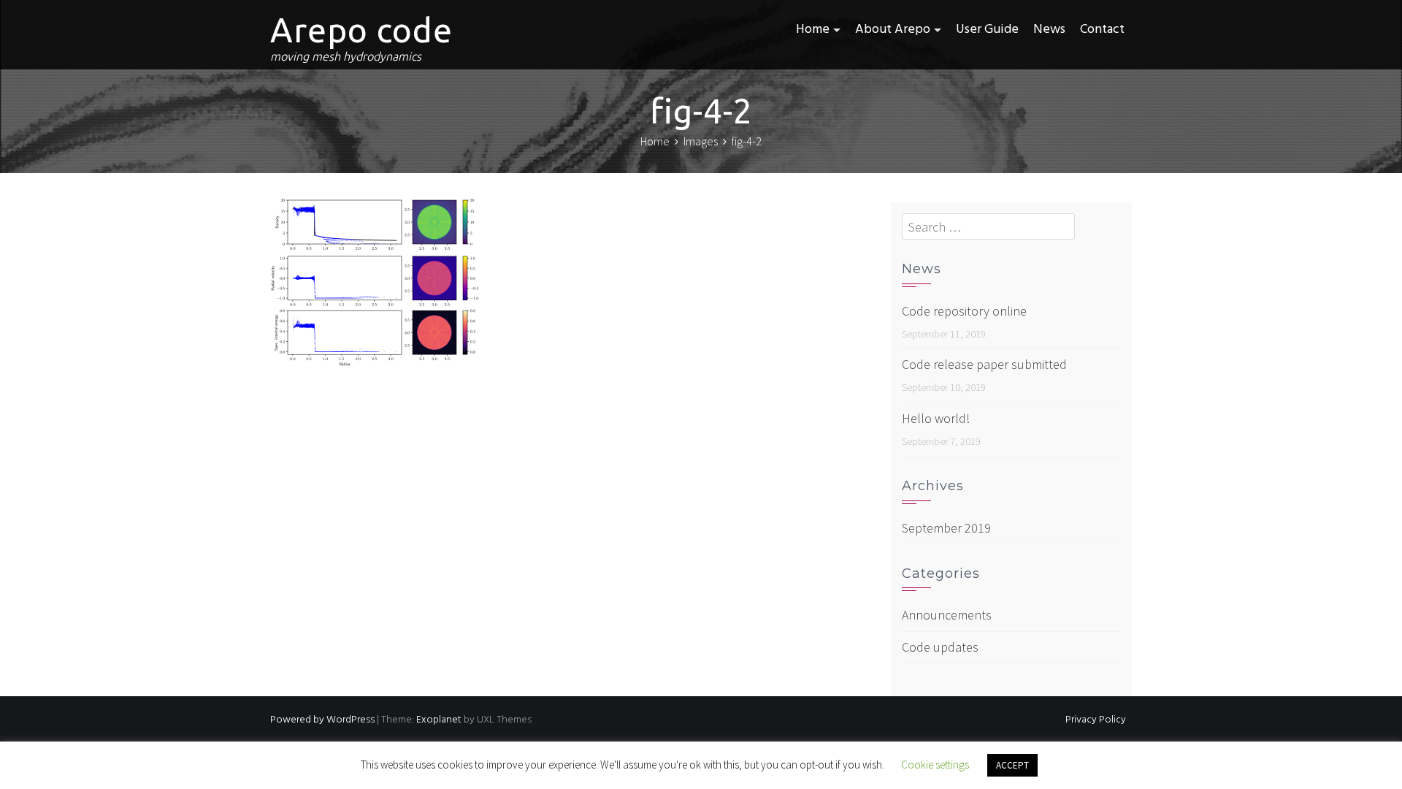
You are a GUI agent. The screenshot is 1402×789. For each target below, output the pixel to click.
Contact (1102, 29)
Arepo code (361, 30)
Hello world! (936, 418)
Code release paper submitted (984, 364)
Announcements (947, 614)
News (1049, 29)
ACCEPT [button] (1012, 765)
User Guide (987, 29)
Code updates (940, 647)
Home (813, 29)
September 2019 (946, 527)
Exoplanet (438, 720)
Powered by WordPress (322, 720)
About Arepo (892, 29)
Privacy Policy (1095, 720)
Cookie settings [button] (935, 764)
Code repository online (964, 310)
